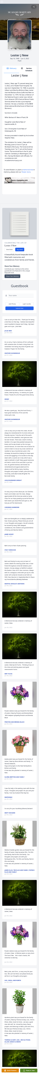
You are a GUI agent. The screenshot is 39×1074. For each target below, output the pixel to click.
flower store (26, 172)
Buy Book (20, 249)
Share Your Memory (12, 276)
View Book (9, 249)
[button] (19, 374)
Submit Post (19, 308)
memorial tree (28, 170)
